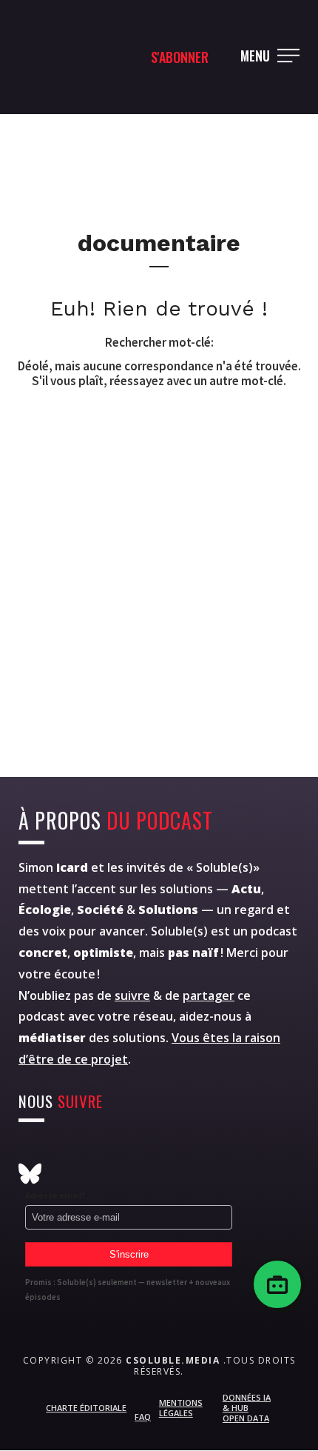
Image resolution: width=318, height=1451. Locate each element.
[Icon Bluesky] (29, 1173)
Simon (53, 867)
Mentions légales (181, 1407)
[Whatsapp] (138, 1150)
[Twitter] (66, 1150)
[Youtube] (102, 1150)
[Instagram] (29, 1150)
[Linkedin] (174, 1150)
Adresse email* (55, 1195)
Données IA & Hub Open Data (247, 1408)
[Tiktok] (211, 1150)
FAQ (143, 1416)
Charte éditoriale (86, 1407)
